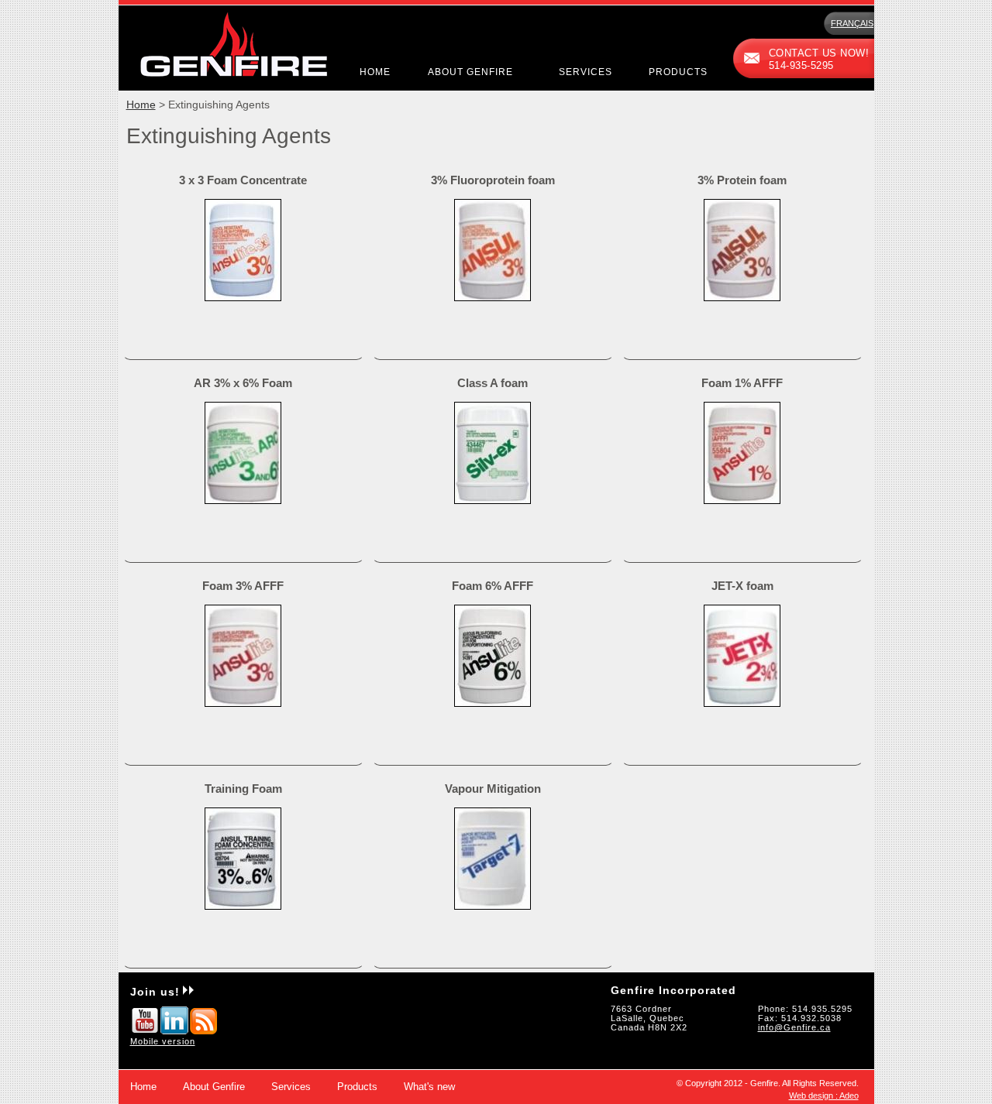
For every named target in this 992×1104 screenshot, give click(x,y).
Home (375, 72)
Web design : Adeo (824, 1095)
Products (678, 72)
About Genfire (470, 72)
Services (585, 72)
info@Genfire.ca (794, 1027)
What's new (429, 1087)
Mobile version (162, 1041)
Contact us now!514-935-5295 (819, 59)
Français (852, 23)
